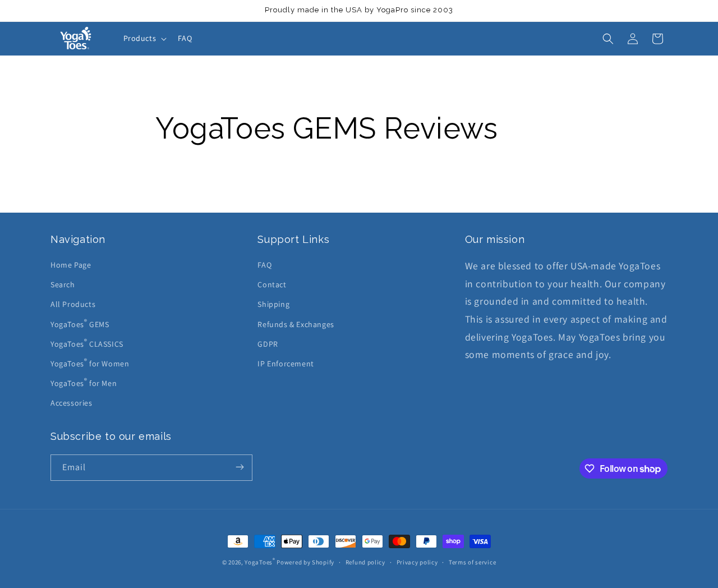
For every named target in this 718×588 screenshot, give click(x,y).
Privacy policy (417, 562)
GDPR (267, 344)
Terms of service (472, 562)
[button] (144, 38)
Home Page (70, 265)
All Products (72, 304)
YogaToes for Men (83, 382)
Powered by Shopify (305, 562)
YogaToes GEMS (79, 323)
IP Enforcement (285, 364)
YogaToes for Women (89, 362)
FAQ (264, 265)
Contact (271, 284)
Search (62, 284)
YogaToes (260, 562)
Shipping (273, 304)
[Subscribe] (239, 467)
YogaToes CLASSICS (86, 343)
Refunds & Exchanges (295, 324)
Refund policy (365, 562)
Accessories (71, 403)
